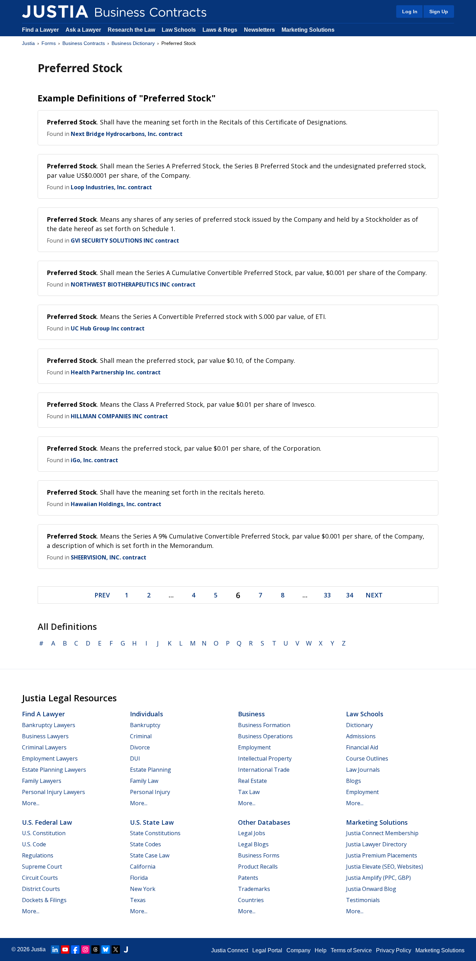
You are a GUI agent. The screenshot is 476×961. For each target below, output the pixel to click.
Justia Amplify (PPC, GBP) (378, 878)
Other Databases (264, 822)
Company (298, 950)
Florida (139, 878)
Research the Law (131, 30)
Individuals (146, 714)
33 (327, 595)
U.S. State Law (152, 822)
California (142, 866)
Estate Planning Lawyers (54, 769)
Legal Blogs (253, 844)
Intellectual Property (265, 758)
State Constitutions (155, 833)
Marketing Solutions (308, 30)
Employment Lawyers (50, 758)
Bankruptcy (145, 725)
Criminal (141, 736)
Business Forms (258, 855)
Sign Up (438, 11)
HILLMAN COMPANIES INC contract (119, 416)
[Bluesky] (105, 949)
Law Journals (363, 769)
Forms (48, 43)
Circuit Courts (40, 878)
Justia (28, 43)
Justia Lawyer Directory (376, 844)
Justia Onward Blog (371, 889)
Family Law (144, 781)
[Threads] (95, 949)
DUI (135, 758)
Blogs (353, 781)
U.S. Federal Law (47, 822)
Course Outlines (367, 758)
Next (374, 595)
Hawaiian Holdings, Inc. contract (116, 504)
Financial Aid (362, 747)
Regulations (37, 855)
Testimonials (363, 900)
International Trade (264, 769)
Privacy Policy (393, 950)
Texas (138, 900)
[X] (116, 949)
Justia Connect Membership (382, 833)
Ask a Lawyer (84, 30)
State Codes (145, 844)
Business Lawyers (45, 736)
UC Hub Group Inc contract (108, 328)
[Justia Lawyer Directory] (126, 949)
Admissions (361, 736)
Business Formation (264, 725)
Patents (248, 878)
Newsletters (259, 30)
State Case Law (149, 855)
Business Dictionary (133, 43)
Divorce (140, 747)
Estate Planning (150, 769)
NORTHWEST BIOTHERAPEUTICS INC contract (133, 284)
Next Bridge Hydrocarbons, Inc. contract (127, 134)
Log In (409, 11)
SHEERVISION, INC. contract (108, 557)
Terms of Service (351, 950)
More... (30, 803)
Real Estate (252, 781)
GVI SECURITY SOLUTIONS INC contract (125, 240)
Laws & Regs (219, 30)
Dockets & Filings (44, 900)
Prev (102, 595)
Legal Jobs (251, 833)
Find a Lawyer (40, 30)
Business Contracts (83, 43)
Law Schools (179, 30)
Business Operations (265, 736)
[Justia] (55, 11)
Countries (251, 900)
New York (142, 889)
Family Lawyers (41, 781)
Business (251, 714)
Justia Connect (229, 950)
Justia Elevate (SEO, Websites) (384, 866)
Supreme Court (42, 866)
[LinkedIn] (55, 949)
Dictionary (359, 725)
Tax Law (249, 792)
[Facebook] (75, 949)
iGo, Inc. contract (94, 460)
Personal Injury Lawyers (53, 792)
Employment (254, 747)
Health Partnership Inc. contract (116, 372)
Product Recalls (258, 866)
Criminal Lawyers (44, 747)
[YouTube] (65, 949)
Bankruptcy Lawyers (48, 725)
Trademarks (254, 889)
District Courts (41, 889)
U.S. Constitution (44, 833)
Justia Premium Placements (381, 855)
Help (321, 950)
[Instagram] (85, 949)
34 (349, 595)
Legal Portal (267, 950)
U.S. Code (34, 844)
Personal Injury (150, 792)
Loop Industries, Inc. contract (111, 187)
